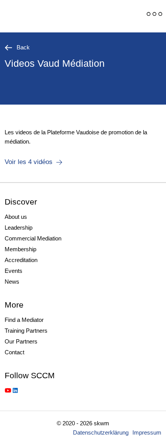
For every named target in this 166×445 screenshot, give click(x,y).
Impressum (146, 432)
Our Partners (21, 341)
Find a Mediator (24, 319)
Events (13, 270)
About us (16, 216)
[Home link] (56, 16)
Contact (14, 352)
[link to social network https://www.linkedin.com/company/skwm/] (15, 390)
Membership (20, 249)
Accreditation (21, 260)
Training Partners (26, 330)
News (12, 281)
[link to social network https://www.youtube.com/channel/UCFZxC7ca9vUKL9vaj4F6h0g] (8, 390)
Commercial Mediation (33, 238)
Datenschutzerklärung (101, 432)
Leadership (18, 227)
